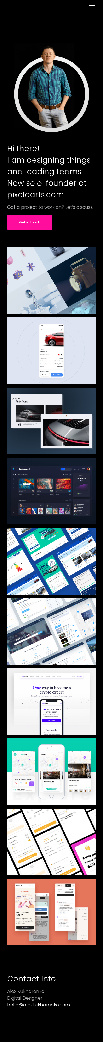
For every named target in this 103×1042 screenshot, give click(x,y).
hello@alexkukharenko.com (38, 1005)
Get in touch (29, 222)
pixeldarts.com (35, 194)
